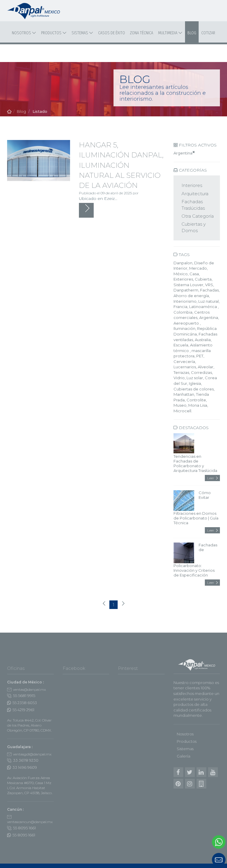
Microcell (182, 410)
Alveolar (205, 366)
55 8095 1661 (24, 827)
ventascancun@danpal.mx (30, 822)
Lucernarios (185, 366)
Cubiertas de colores (194, 389)
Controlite (196, 400)
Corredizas (201, 372)
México (181, 273)
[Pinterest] (178, 784)
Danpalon (183, 262)
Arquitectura (194, 193)
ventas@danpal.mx (29, 689)
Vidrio (179, 377)
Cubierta (203, 279)
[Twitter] (190, 772)
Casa (194, 273)
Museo (180, 405)
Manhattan (184, 394)
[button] (191, 860)
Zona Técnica (141, 32)
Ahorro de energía (191, 295)
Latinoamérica (203, 306)
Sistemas (80, 32)
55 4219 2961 (23, 709)
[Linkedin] (201, 772)
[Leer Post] (86, 210)
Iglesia (195, 383)
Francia (180, 306)
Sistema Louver (188, 284)
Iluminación (184, 328)
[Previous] (104, 604)
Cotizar (208, 32)
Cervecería (184, 361)
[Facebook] (178, 772)
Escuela (181, 345)
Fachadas (209, 290)
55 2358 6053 (24, 702)
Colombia (183, 312)
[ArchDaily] (201, 784)
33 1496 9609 (24, 767)
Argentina (183, 153)
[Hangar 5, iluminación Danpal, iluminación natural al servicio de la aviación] (38, 161)
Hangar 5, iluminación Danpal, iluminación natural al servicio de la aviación (121, 165)
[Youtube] (213, 772)
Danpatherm (186, 290)
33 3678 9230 (25, 760)
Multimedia (168, 32)
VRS (209, 284)
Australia (203, 339)
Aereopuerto (187, 323)
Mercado (198, 268)
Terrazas (181, 372)
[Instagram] (190, 784)
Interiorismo (185, 301)
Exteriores (183, 279)
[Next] (123, 604)
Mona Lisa (197, 405)
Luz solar (195, 377)
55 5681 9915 (24, 695)
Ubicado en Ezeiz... (98, 198)
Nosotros (22, 32)
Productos (51, 32)
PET (199, 356)
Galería (183, 756)
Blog (191, 32)
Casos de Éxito (111, 32)
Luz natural (208, 301)
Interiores (191, 185)
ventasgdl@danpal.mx (32, 754)
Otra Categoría (197, 216)
